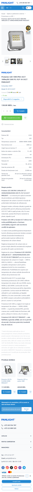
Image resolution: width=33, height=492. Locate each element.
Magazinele (5, 447)
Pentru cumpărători (8, 441)
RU (10, 8)
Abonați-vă (26, 409)
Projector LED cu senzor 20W (22, 380)
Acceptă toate (16, 481)
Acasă (3, 14)
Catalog (4, 436)
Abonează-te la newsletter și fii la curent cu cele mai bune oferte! (15, 403)
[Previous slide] (2, 61)
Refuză (16, 488)
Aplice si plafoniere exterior (15, 14)
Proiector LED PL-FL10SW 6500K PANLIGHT (6, 381)
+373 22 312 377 (9, 455)
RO (7, 8)
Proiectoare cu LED (7, 16)
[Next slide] (30, 61)
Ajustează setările (16, 485)
